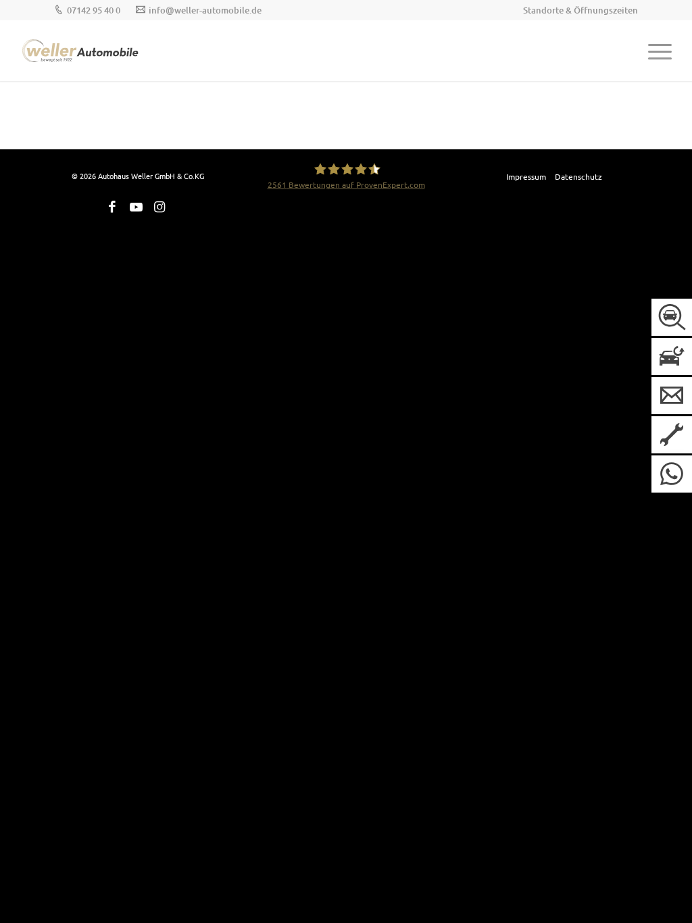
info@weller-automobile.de (205, 10)
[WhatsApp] (671, 474)
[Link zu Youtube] (136, 207)
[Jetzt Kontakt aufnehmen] (671, 395)
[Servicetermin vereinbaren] (671, 434)
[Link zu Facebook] (112, 207)
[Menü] (654, 50)
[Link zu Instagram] (159, 207)
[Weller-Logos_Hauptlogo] (81, 50)
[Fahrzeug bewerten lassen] (671, 356)
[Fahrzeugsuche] (671, 317)
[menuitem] (577, 10)
